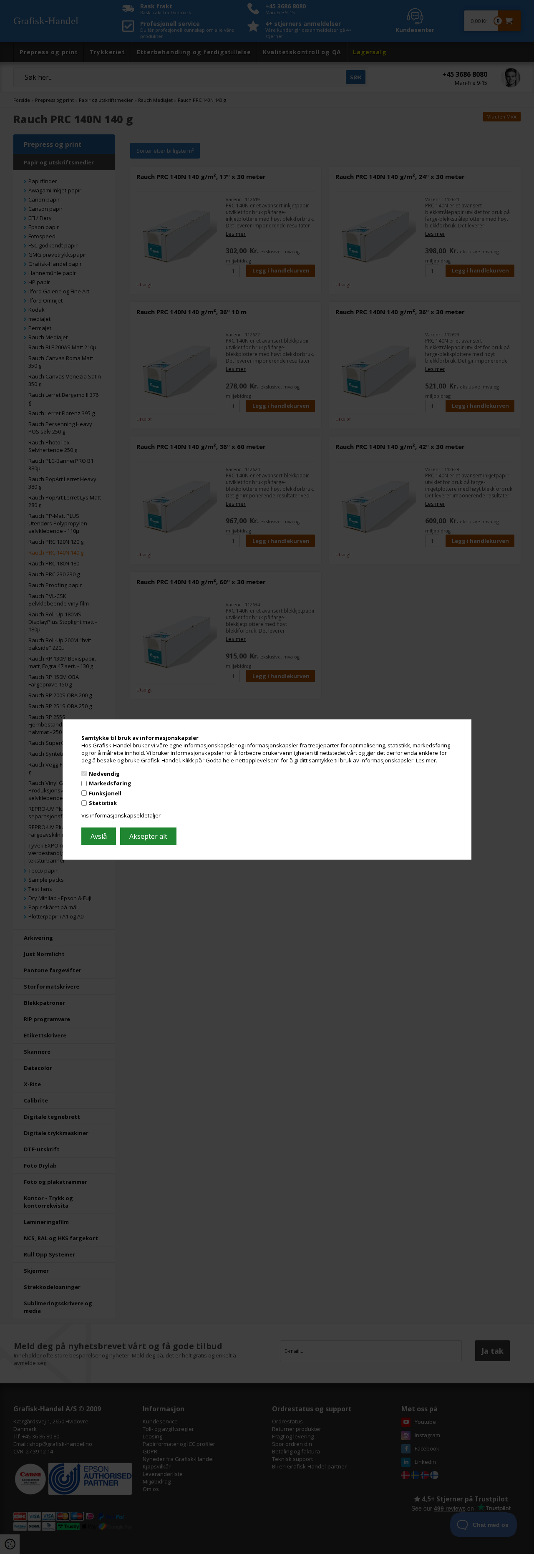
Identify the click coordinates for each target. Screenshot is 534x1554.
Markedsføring (110, 783)
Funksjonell (105, 793)
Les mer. (426, 760)
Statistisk (103, 803)
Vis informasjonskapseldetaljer (121, 815)
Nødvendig (104, 773)
